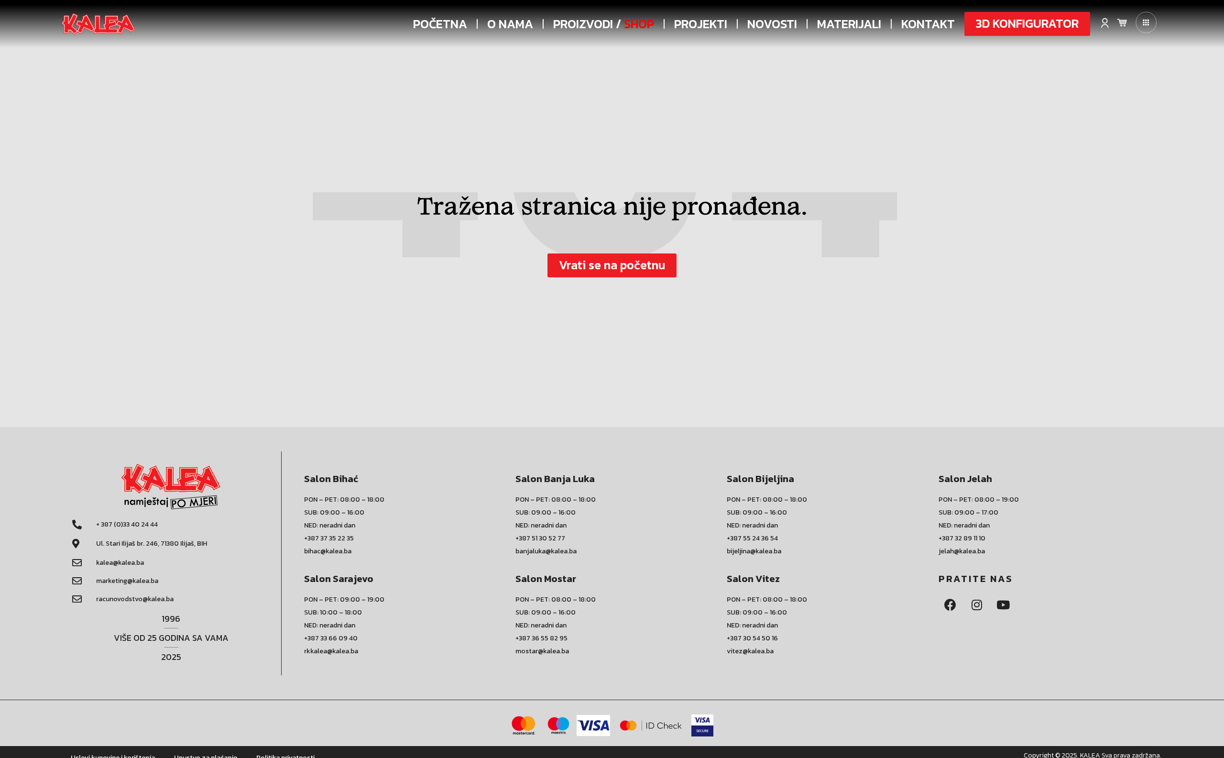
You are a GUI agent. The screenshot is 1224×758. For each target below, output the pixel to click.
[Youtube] (1003, 605)
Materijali (849, 24)
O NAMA (510, 24)
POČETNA (440, 24)
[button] (1027, 24)
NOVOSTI (772, 24)
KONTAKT (928, 24)
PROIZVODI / (603, 24)
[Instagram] (977, 605)
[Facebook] (950, 605)
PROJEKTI (700, 24)
